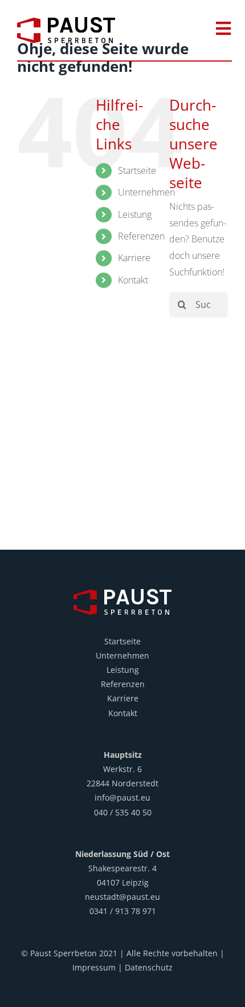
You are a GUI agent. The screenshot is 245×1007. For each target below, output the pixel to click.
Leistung (135, 214)
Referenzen (141, 236)
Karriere (134, 257)
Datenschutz (149, 967)
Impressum (94, 967)
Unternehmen (146, 192)
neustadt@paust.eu (122, 896)
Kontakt (133, 280)
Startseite (137, 170)
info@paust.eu (122, 797)
